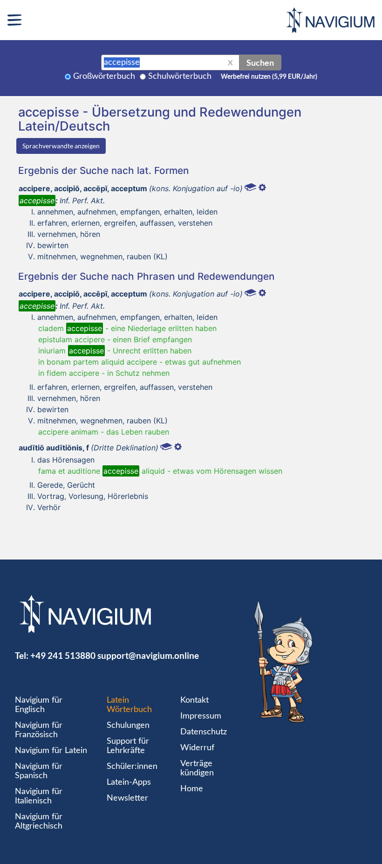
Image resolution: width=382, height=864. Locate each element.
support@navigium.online (148, 655)
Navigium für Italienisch (38, 796)
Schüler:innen (132, 766)
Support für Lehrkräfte (128, 746)
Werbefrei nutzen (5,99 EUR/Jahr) (269, 77)
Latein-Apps (129, 782)
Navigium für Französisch (38, 730)
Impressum (200, 716)
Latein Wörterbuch (129, 705)
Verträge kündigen (197, 768)
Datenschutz (203, 732)
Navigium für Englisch (38, 705)
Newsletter (127, 798)
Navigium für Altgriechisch (38, 821)
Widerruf (197, 748)
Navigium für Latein (51, 750)
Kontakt (194, 700)
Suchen (260, 62)
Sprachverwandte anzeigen (61, 146)
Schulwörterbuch (179, 76)
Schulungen (128, 725)
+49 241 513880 (63, 655)
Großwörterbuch (104, 76)
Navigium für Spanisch (38, 771)
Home (191, 789)
